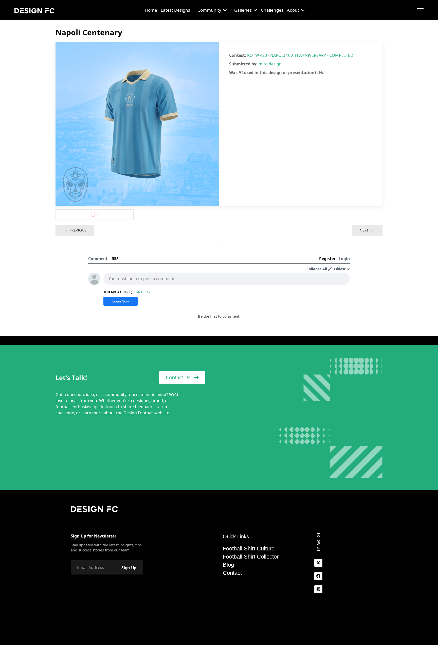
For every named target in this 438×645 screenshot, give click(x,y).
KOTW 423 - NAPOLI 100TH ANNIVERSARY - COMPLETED (300, 55)
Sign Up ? (140, 292)
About (293, 10)
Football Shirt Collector (251, 557)
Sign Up (128, 567)
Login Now (120, 301)
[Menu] (420, 10)
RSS (115, 258)
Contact (232, 573)
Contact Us (179, 377)
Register (327, 258)
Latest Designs (175, 10)
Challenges (272, 10)
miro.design (270, 64)
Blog (228, 565)
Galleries (243, 10)
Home (151, 10)
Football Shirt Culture (249, 548)
